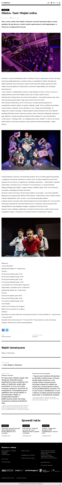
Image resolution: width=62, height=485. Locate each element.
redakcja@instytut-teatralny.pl (28, 455)
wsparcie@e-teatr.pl (45, 462)
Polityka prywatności (21, 477)
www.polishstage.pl (6, 461)
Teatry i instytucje (5, 362)
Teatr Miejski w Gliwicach (12, 365)
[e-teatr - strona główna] (6, 3)
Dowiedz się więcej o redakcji (27, 458)
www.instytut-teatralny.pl (46, 465)
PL (54, 3)
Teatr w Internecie (8, 353)
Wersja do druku (15, 18)
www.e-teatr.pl (5, 459)
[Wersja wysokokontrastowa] (51, 3)
